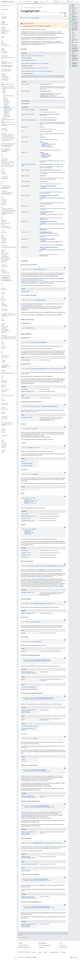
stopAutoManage (43, 232)
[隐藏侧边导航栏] (15, 958)
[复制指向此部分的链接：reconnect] (28, 734)
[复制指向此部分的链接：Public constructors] (35, 319)
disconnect (42, 137)
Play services (10, 1)
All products (63, 952)
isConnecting (42, 181)
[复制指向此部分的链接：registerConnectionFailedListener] (41, 801)
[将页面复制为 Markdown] (45, 11)
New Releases (28, 1)
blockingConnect (43, 109)
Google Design (41, 947)
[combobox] (59, 1)
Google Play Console (63, 947)
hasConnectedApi (43, 170)
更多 (47, 1)
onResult (57, 479)
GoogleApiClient (35, 17)
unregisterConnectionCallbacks (47, 239)
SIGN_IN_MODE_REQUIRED (44, 91)
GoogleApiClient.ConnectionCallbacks (39, 63)
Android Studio (62, 945)
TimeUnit (41, 115)
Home (22, 7)
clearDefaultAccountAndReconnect (47, 120)
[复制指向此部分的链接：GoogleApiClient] (31, 323)
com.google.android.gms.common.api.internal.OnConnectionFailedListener (42, 77)
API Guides (20, 1)
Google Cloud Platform (54, 952)
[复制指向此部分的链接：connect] (27, 424)
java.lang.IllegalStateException (29, 864)
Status (34, 120)
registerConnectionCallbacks (46, 212)
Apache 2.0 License (28, 934)
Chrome (39, 952)
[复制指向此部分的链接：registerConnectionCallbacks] (39, 765)
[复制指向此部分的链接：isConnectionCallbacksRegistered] (41, 655)
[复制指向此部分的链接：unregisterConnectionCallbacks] (40, 874)
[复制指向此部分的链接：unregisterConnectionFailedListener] (43, 902)
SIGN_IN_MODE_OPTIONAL (45, 84)
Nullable (44, 144)
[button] (8, 18)
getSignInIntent (34, 283)
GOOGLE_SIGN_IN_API (33, 280)
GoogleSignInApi (25, 291)
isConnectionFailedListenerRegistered (48, 195)
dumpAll (41, 152)
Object (58, 164)
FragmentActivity (43, 233)
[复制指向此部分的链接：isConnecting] (29, 637)
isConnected (42, 175)
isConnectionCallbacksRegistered (47, 186)
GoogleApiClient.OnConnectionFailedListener (41, 71)
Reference (36, 1)
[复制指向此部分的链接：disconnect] (28, 470)
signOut (51, 283)
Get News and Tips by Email (23, 947)
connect (41, 127)
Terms (19, 957)
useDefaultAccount (60, 123)
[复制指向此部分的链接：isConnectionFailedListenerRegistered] (44, 693)
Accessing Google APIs (51, 39)
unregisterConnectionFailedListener (48, 247)
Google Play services (33, 7)
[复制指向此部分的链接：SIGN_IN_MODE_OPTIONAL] (38, 265)
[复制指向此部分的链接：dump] (25, 493)
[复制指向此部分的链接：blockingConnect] (32, 338)
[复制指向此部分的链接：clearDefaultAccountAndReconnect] (42, 402)
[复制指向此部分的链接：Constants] (29, 261)
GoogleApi (27, 26)
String (43, 142)
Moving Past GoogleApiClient (44, 26)
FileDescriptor (50, 144)
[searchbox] (8, 5)
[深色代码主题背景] (65, 16)
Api (55, 164)
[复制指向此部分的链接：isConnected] (29, 617)
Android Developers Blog (23, 945)
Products (26, 7)
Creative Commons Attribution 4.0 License (52, 932)
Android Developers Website (44, 945)
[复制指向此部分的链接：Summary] (28, 49)
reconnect (41, 206)
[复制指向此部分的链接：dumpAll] (26, 524)
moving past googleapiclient (42, 68)
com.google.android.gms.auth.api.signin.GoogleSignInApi (35, 281)
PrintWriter (44, 145)
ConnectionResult (43, 96)
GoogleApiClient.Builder (37, 55)
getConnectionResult (44, 164)
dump (40, 141)
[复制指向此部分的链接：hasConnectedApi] (32, 599)
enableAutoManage (25, 870)
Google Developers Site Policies (45, 934)
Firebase (45, 952)
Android (34, 952)
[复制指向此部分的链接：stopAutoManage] (32, 838)
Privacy (23, 957)
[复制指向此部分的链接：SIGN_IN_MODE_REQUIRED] (38, 295)
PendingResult (29, 120)
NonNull (58, 114)
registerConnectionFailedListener (47, 221)
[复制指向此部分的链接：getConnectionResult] (34, 561)
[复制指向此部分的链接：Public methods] (32, 334)
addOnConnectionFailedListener (45, 576)
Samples (42, 1)
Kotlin (61, 13)
